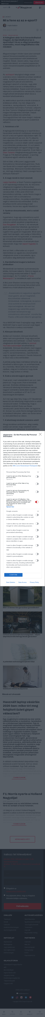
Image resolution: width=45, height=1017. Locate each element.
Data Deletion (10, 582)
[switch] (37, 477)
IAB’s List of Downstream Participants (25, 466)
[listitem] (22, 472)
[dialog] (22, 508)
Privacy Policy (34, 582)
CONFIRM (13, 575)
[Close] (41, 435)
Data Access (22, 582)
